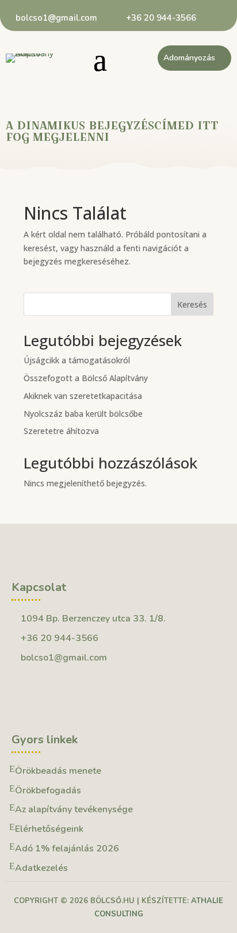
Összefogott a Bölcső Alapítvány (86, 378)
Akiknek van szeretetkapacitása (83, 395)
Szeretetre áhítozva (61, 430)
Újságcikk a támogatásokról (77, 360)
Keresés (192, 304)
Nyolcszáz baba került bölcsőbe (83, 413)
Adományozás (189, 57)
